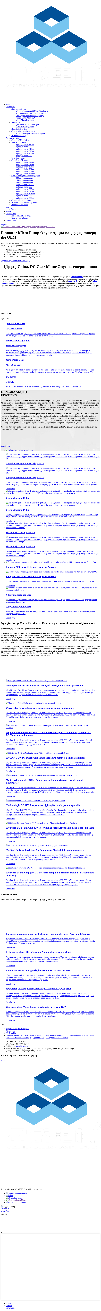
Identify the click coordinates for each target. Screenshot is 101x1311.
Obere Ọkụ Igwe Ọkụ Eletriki (17, 1035)
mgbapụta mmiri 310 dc (25, 149)
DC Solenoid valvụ (18, 136)
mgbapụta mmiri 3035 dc (25, 193)
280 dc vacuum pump (24, 182)
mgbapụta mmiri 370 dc (25, 151)
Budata (13, 209)
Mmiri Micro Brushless (25, 120)
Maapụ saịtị (10, 1031)
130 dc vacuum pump (24, 180)
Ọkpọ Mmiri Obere (18, 109)
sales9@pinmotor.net (24, 1046)
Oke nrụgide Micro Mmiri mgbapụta (30, 116)
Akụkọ (8, 211)
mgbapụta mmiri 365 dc (25, 153)
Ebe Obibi (10, 104)
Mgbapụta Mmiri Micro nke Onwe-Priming (33, 113)
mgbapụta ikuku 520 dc (25, 171)
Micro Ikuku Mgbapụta (20, 160)
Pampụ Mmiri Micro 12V (26, 118)
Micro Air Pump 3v (37, 1035)
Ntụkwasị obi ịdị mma (19, 218)
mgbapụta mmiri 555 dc (25, 198)
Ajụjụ (3, 1060)
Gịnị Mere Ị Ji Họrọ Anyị (21, 216)
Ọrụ (7, 207)
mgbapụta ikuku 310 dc (25, 167)
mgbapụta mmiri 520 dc (25, 191)
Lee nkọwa (5, 446)
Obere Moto (10, 107)
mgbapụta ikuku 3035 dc (25, 173)
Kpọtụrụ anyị (11, 220)
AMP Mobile (11, 1033)
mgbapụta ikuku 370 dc (25, 169)
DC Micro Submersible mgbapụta (24, 202)
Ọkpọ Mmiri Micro (18, 142)
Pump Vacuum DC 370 (25, 185)
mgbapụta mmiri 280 (24, 156)
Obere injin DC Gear (19, 129)
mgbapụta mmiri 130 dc (25, 144)
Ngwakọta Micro (12, 138)
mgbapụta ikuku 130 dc (25, 165)
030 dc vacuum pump (24, 178)
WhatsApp (5, 1211)
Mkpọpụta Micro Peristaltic (21, 200)
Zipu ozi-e (5, 1209)
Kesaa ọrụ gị (25, 261)
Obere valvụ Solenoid (19, 205)
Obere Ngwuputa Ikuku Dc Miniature (82, 1035)
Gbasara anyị (11, 214)
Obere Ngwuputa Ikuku (20, 122)
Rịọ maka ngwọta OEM (10, 261)
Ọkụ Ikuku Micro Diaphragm (27, 124)
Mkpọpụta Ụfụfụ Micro (20, 140)
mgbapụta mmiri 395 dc (25, 189)
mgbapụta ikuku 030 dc (25, 162)
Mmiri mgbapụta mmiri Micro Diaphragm (32, 111)
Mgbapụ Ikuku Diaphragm (56, 1035)
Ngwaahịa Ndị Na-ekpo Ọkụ (17, 1029)
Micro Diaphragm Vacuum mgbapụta (30, 133)
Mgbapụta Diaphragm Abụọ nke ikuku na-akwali (49, 1038)
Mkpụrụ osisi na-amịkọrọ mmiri (23, 131)
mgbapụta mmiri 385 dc (25, 147)
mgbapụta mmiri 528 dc (25, 196)
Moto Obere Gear (18, 158)
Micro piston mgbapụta (25, 127)
